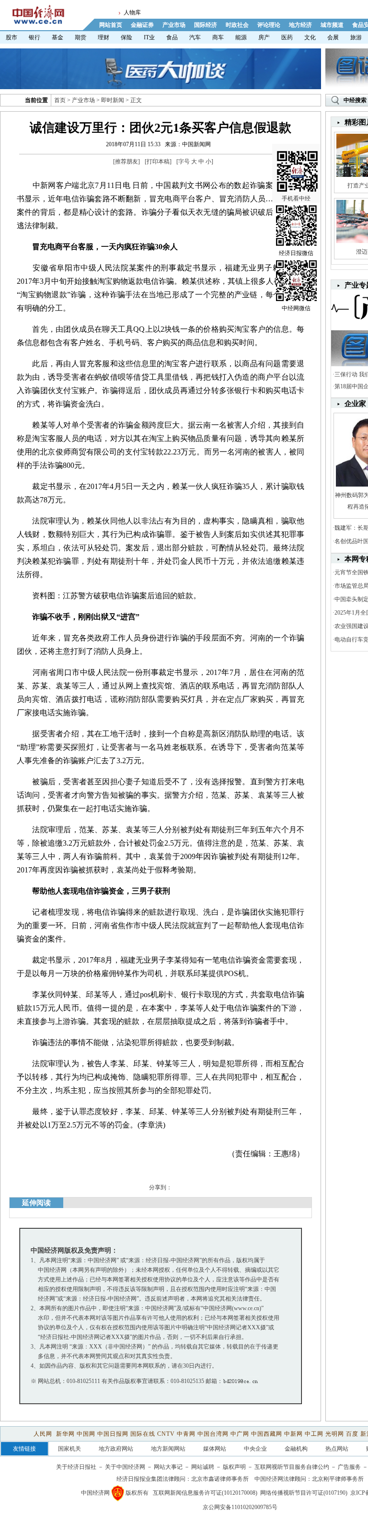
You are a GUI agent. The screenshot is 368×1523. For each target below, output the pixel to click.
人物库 (132, 12)
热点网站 (336, 1448)
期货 (80, 37)
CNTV (166, 1433)
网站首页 (110, 25)
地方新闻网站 (168, 1448)
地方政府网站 (116, 1448)
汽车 (195, 37)
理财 (103, 37)
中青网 (186, 1433)
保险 (126, 37)
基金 (57, 37)
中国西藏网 (266, 1433)
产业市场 (173, 25)
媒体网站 (214, 1448)
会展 (333, 37)
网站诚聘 (202, 1467)
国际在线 (142, 1433)
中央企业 (255, 1448)
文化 (310, 37)
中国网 (86, 1433)
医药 (287, 37)
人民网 (44, 1433)
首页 (60, 100)
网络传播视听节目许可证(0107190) (303, 1492)
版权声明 (234, 1467)
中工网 (314, 1433)
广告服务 (349, 1467)
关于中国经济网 (125, 1467)
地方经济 (300, 25)
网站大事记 (168, 1467)
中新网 (293, 1433)
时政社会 (237, 25)
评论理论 (268, 25)
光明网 (334, 1433)
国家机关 (69, 1448)
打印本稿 (158, 161)
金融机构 (296, 1448)
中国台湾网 (213, 1433)
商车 (218, 37)
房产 (264, 37)
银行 (34, 37)
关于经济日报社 (76, 1467)
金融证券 (142, 25)
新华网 (65, 1433)
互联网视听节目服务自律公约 (291, 1467)
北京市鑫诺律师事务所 (220, 1479)
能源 (241, 37)
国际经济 (205, 25)
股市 (11, 37)
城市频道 (332, 25)
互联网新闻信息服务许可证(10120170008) (205, 1492)
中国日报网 (112, 1433)
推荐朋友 (126, 161)
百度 (352, 1433)
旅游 (356, 37)
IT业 (149, 37)
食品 (172, 37)
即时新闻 (112, 100)
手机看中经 (296, 198)
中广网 (239, 1433)
